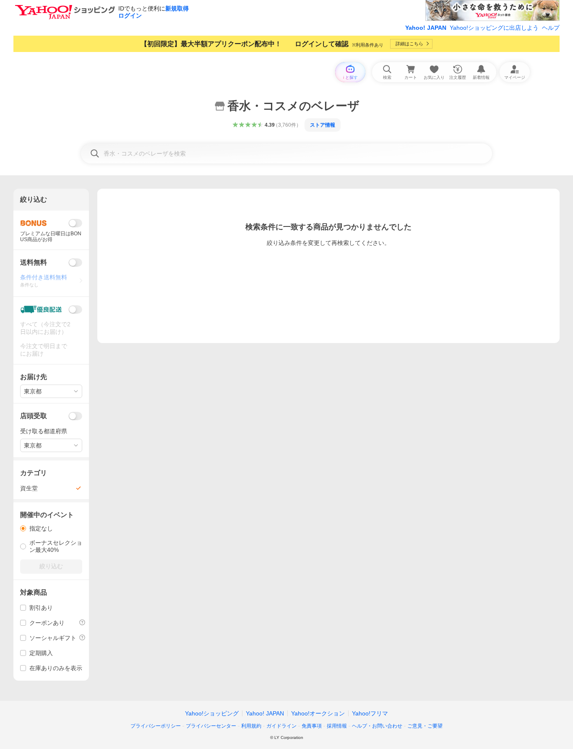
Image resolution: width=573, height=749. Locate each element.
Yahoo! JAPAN (425, 27)
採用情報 (337, 726)
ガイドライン (281, 726)
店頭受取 (33, 415)
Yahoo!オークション (318, 713)
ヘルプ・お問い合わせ (377, 726)
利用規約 (251, 726)
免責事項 (312, 726)
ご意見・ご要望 (425, 726)
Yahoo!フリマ (370, 713)
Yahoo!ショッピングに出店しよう (494, 27)
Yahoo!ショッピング (212, 713)
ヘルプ (551, 27)
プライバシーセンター (211, 726)
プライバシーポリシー (155, 726)
